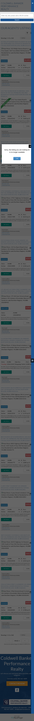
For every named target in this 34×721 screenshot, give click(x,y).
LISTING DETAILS (6, 75)
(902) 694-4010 (5, 282)
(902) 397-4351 (5, 83)
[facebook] (17, 690)
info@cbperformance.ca (22, 709)
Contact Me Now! (17, 684)
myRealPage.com (17, 718)
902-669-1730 (5, 183)
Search (17, 20)
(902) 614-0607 (5, 232)
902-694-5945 (5, 331)
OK (17, 158)
